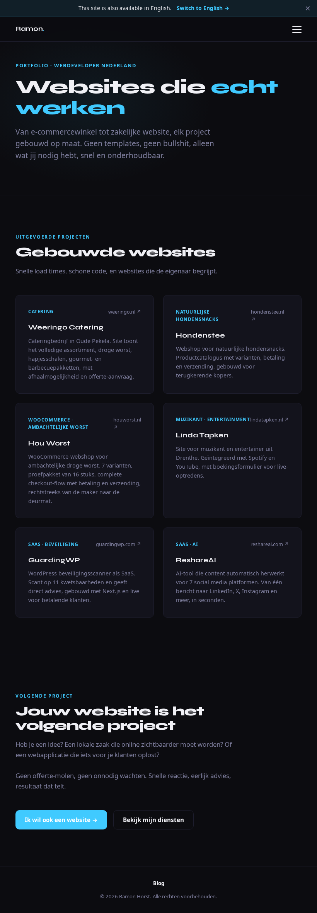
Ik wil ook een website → (61, 820)
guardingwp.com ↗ (118, 544)
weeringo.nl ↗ (124, 311)
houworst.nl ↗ (127, 423)
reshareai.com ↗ (270, 544)
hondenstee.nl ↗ (267, 315)
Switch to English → (203, 8)
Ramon (29, 29)
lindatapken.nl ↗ (269, 419)
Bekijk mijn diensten (153, 820)
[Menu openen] (297, 29)
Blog (158, 883)
